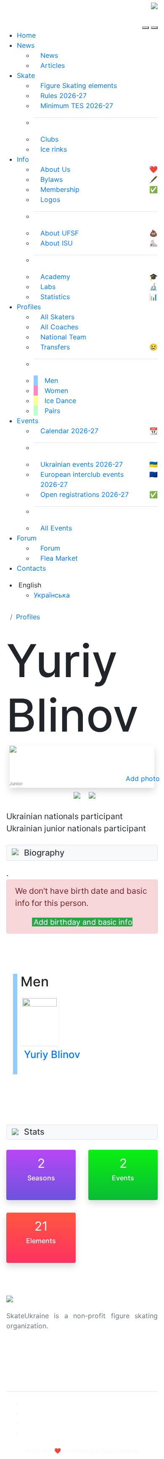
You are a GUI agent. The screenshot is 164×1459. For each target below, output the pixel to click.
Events (27, 420)
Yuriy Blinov (52, 1054)
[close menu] (154, 20)
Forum (27, 538)
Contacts (31, 568)
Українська (52, 595)
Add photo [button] (143, 778)
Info (23, 159)
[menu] (146, 20)
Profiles (29, 307)
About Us (21, 1352)
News (25, 45)
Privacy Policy (28, 1362)
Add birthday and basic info (83, 922)
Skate (26, 75)
